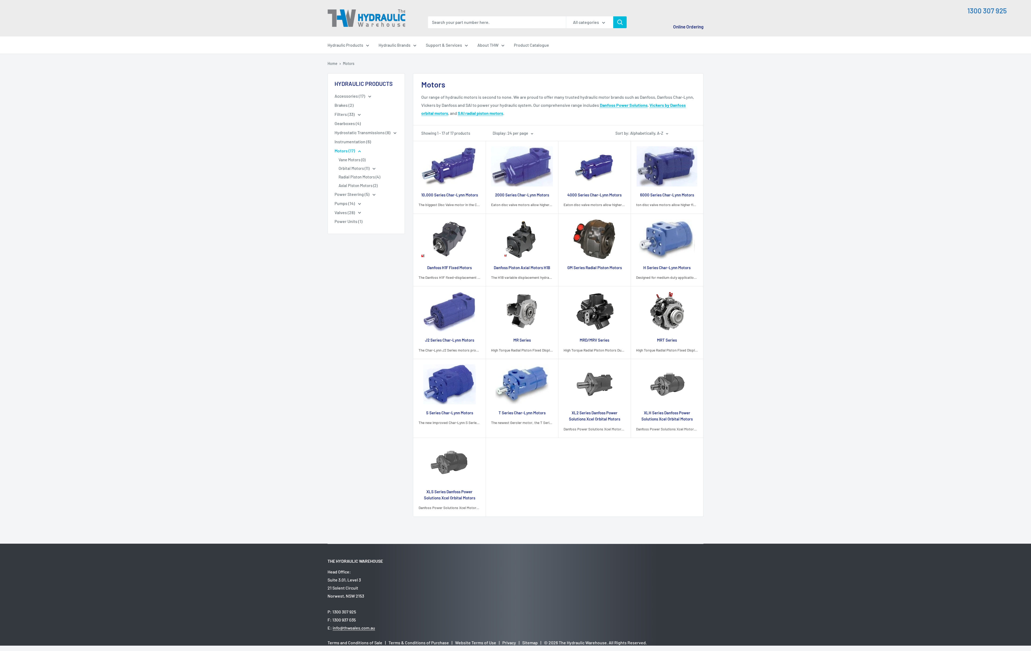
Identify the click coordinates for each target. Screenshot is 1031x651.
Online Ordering (688, 26)
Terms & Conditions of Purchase (419, 642)
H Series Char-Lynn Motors (667, 267)
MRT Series (667, 340)
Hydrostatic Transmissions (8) (363, 132)
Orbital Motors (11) (354, 168)
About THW (488, 44)
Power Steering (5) (352, 194)
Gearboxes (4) (348, 123)
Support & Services (444, 44)
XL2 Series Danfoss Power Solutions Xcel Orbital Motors (594, 415)
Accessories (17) (350, 95)
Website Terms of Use (475, 642)
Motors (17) (345, 150)
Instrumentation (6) (353, 141)
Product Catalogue (531, 44)
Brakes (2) (344, 105)
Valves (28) (345, 212)
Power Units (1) (348, 221)
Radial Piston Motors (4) (359, 176)
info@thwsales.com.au (354, 627)
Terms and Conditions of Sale (355, 642)
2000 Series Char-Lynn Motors (522, 194)
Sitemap (530, 642)
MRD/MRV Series (594, 340)
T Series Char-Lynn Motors (522, 412)
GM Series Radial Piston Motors (594, 267)
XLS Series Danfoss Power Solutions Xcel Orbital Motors (449, 494)
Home (332, 63)
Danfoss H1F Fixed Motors (449, 267)
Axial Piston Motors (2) (358, 185)
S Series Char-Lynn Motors (449, 412)
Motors (348, 63)
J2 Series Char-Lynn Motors (449, 340)
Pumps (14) (345, 203)
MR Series (522, 340)
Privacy (509, 642)
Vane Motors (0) (352, 159)
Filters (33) (345, 114)
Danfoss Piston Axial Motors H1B (522, 267)
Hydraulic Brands (395, 44)
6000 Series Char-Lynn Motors (667, 194)
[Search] (620, 22)
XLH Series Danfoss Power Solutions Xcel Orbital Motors (667, 415)
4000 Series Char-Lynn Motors (594, 194)
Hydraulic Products (345, 44)
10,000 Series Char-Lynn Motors (449, 194)
